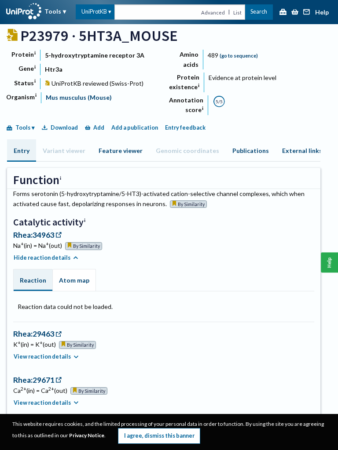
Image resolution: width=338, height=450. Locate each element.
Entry (21, 150)
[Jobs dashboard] (283, 12)
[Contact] (306, 12)
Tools (52, 11)
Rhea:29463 (34, 333)
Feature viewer (121, 150)
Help (322, 12)
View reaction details (42, 356)
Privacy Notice (86, 435)
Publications (250, 150)
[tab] (21, 150)
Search (258, 11)
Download (64, 127)
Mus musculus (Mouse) (79, 97)
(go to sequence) (239, 55)
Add (98, 127)
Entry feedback (185, 127)
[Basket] (294, 12)
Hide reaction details (42, 257)
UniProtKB (94, 11)
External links (302, 150)
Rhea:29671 (34, 380)
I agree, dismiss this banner (159, 435)
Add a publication (134, 127)
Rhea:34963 (34, 235)
